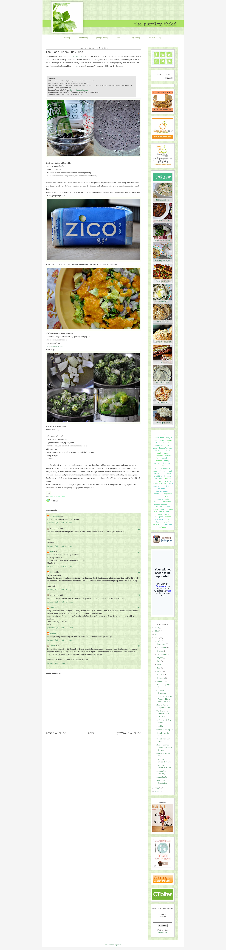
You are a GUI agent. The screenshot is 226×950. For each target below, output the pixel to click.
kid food (167, 481)
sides (167, 507)
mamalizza (54, 633)
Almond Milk (161, 777)
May (159, 668)
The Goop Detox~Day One (64, 52)
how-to (168, 479)
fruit (169, 471)
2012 (157, 634)
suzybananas (55, 516)
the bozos (159, 519)
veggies (63, 496)
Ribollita (159, 726)
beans (162, 440)
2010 (157, 641)
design (157, 463)
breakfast (159, 451)
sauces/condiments (163, 504)
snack (155, 509)
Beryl (52, 572)
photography (167, 494)
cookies (165, 458)
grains (168, 474)
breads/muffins (165, 448)
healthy (168, 476)
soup (59, 496)
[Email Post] (48, 493)
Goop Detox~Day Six (164, 730)
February (161, 678)
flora (162, 471)
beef (158, 443)
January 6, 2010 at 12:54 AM (60, 602)
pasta (156, 494)
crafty (159, 461)
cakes (168, 451)
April (159, 671)
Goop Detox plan (77, 56)
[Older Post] (128, 734)
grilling (158, 476)
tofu (168, 519)
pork (158, 497)
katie (52, 552)
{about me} (83, 37)
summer (159, 514)
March (160, 675)
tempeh (168, 517)
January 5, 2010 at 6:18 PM (59, 546)
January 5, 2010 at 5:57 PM (59, 523)
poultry (159, 499)
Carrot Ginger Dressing (79, 90)
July (159, 661)
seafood (159, 507)
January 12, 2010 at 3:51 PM (60, 663)
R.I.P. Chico (160, 717)
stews (161, 512)
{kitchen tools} (154, 37)
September (161, 654)
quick (167, 499)
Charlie (53, 646)
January (160, 681)
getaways (158, 474)
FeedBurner (163, 932)
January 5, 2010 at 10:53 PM (60, 590)
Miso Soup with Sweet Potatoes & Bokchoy (164, 747)
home (66, 37)
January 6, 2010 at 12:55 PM (60, 628)
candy (159, 453)
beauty (169, 440)
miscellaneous (163, 491)
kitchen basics (159, 484)
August (160, 658)
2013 (157, 631)
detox (55, 496)
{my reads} (135, 37)
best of (166, 443)
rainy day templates (113, 945)
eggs (155, 471)
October (160, 651)
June (159, 664)
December (161, 644)
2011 (157, 638)
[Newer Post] (56, 734)
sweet (166, 514)
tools (158, 522)
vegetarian (157, 525)
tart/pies (159, 517)
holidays (159, 479)
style (168, 512)
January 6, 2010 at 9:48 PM (59, 640)
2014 (157, 628)
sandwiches (166, 502)
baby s (169, 438)
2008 (157, 792)
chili (166, 453)
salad (157, 502)
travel (166, 522)
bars (155, 440)
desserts (167, 463)
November (161, 647)
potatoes (165, 497)
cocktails (159, 456)
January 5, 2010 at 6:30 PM (59, 566)
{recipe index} (102, 37)
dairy (166, 461)
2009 (157, 788)
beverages (50, 496)
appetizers (159, 438)
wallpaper (163, 527)
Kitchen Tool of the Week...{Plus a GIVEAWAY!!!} (164, 698)
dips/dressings (162, 468)
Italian (158, 481)
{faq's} (119, 37)
